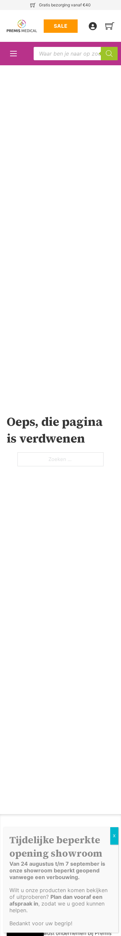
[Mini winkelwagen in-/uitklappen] (109, 25)
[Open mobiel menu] (13, 53)
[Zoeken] (109, 53)
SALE (61, 26)
